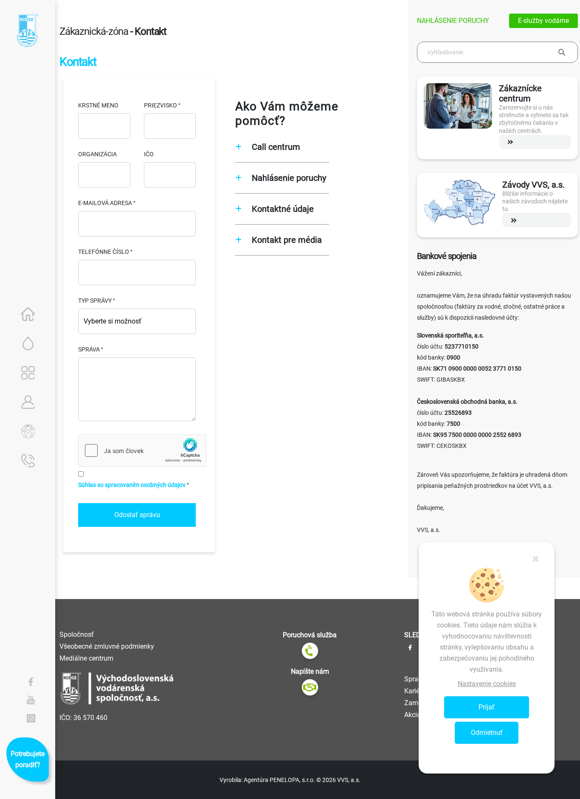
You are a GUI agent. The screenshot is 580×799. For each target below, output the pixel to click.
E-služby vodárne (543, 21)
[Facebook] (31, 681)
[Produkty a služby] (28, 373)
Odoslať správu (137, 515)
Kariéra (414, 691)
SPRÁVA (89, 349)
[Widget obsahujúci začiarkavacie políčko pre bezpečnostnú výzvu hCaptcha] (142, 450)
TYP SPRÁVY (95, 300)
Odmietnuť (487, 733)
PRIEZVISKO (160, 105)
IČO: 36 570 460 (83, 718)
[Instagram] (31, 718)
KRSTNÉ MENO (98, 105)
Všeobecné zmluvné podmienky (106, 646)
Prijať (487, 707)
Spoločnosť (76, 634)
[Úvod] (28, 314)
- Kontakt (148, 31)
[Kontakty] (28, 461)
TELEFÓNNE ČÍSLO (103, 251)
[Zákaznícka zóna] (28, 402)
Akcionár (417, 715)
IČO (149, 154)
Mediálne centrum (86, 658)
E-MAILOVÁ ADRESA (105, 203)
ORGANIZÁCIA (97, 154)
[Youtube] (31, 700)
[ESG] (28, 431)
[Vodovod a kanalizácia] (28, 343)
